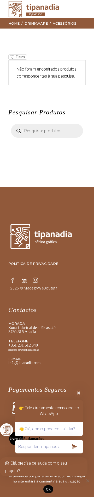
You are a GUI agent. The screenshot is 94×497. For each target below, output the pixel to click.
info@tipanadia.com (24, 363)
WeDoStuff (47, 288)
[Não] (87, 480)
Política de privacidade (33, 263)
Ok (48, 489)
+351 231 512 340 (23, 345)
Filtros (20, 57)
